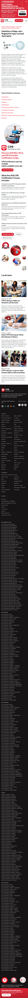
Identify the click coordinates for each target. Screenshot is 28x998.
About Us (3, 511)
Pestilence (4, 102)
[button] (25, 20)
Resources (3, 499)
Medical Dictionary (11, 26)
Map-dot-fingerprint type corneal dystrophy (11, 27)
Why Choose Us (4, 505)
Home (3, 26)
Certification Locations (6, 515)
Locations (18, 234)
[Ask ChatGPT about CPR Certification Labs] (2, 406)
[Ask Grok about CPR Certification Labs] (8, 406)
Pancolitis (4, 118)
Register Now (18, 20)
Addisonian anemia (6, 99)
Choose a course (7, 169)
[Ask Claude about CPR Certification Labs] (11, 406)
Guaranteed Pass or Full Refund (8, 501)
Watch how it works (7, 238)
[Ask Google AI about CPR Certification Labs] (14, 406)
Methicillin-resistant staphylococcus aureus (13, 115)
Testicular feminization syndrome (10, 107)
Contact (3, 507)
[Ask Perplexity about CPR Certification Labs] (5, 406)
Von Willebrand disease (7, 110)
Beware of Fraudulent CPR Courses (8, 503)
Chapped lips (5, 97)
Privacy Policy (4, 509)
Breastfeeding (5, 105)
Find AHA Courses (7, 234)
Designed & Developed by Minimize (8, 993)
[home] (6, 20)
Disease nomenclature (7, 112)
